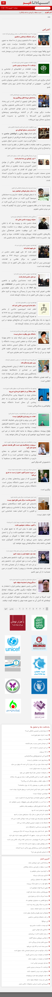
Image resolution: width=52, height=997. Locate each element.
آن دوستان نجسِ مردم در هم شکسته (37, 743)
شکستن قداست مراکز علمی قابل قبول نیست (21, 500)
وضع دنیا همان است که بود (39, 810)
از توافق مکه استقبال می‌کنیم (39, 879)
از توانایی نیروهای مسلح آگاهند (38, 938)
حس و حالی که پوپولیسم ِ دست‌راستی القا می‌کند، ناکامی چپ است (27, 839)
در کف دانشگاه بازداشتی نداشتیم (25, 37)
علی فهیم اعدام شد (30, 248)
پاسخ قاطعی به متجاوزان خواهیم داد (37, 900)
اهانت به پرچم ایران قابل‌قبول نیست (24, 416)
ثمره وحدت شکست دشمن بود (39, 925)
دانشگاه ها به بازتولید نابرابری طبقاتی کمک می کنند (32, 823)
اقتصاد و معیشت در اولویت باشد (38, 959)
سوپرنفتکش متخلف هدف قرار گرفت (37, 892)
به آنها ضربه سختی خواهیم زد (39, 871)
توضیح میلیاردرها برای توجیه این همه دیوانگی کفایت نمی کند (29, 819)
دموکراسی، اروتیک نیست (40, 793)
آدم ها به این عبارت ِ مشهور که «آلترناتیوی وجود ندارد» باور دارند (28, 835)
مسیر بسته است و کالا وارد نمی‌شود (37, 946)
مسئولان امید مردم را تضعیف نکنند (37, 971)
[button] (3, 3)
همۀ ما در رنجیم (43, 739)
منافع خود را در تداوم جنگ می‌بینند (37, 884)
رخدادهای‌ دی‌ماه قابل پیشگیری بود (24, 98)
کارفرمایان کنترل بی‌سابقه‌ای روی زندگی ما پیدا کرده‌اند (32, 848)
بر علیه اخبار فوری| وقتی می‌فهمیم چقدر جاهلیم (34, 806)
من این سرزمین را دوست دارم (39, 748)
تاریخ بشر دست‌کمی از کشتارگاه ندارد (37, 827)
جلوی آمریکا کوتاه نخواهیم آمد (39, 888)
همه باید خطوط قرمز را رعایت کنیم (24, 554)
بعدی (11, 609)
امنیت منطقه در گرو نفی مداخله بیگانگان (30, 13)
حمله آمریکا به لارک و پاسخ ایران (38, 896)
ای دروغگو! (45, 921)
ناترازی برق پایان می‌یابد (40, 875)
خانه (49, 17)
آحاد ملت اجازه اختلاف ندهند (39, 909)
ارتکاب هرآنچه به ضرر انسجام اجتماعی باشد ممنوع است (31, 950)
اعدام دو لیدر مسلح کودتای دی (26, 130)
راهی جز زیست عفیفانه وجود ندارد (37, 980)
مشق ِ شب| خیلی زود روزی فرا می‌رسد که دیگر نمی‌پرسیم (31, 831)
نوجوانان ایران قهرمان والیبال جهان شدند (35, 913)
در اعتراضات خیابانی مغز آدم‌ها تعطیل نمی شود (34, 773)
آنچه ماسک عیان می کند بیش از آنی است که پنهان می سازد (29, 764)
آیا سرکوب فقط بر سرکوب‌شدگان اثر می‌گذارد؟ (34, 781)
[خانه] (36, 4)
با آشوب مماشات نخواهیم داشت (25, 525)
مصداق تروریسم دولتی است (39, 963)
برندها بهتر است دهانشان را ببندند (37, 760)
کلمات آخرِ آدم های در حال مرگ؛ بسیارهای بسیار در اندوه (31, 814)
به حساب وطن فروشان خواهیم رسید (24, 191)
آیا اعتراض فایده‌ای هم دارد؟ (39, 852)
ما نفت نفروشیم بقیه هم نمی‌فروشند (37, 975)
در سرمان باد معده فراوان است (39, 768)
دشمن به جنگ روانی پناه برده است (37, 904)
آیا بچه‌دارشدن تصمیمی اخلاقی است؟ (36, 731)
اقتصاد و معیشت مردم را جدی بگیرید (37, 955)
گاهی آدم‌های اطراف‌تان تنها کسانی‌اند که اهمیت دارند (31, 798)
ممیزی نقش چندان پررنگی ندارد (38, 942)
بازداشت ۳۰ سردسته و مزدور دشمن (24, 65)
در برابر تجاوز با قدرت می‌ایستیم (38, 934)
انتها (6, 609)
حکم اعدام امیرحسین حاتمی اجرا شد (24, 305)
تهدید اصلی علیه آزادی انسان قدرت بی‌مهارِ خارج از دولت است (29, 789)
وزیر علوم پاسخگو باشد (28, 363)
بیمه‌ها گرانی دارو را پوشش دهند (38, 863)
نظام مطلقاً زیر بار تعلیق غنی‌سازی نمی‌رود (22, 391)
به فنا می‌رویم (44, 752)
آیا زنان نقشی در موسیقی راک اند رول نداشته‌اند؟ (33, 785)
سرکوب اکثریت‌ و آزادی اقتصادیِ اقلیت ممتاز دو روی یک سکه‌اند (29, 777)
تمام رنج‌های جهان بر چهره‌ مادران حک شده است (33, 844)
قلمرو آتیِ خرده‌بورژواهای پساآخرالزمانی (36, 756)
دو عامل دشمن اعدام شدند (27, 277)
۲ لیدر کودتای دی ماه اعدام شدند (25, 158)
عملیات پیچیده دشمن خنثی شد (25, 219)
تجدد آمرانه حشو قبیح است (39, 735)
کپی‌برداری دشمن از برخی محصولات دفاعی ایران (33, 984)
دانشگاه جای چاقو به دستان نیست (25, 334)
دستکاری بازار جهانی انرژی (40, 930)
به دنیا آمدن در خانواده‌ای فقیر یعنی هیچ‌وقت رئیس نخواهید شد (28, 802)
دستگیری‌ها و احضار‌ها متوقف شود (24, 582)
